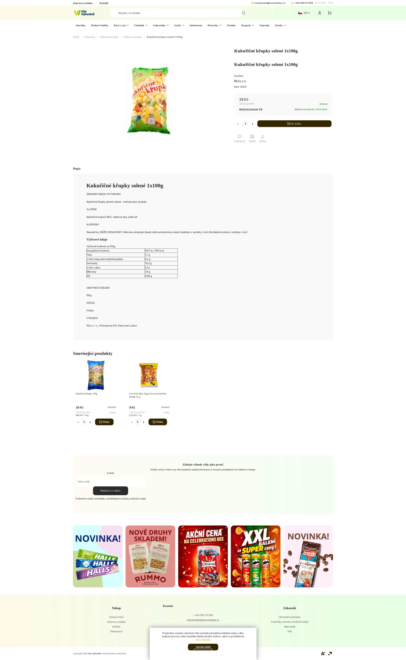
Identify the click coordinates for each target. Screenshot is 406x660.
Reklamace (116, 631)
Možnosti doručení (248, 109)
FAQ (289, 631)
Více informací (203, 639)
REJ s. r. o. (240, 80)
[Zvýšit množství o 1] (252, 124)
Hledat (243, 12)
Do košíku (296, 123)
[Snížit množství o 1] (238, 124)
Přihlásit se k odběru (110, 490)
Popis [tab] (77, 168)
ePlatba (116, 626)
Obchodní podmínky (290, 617)
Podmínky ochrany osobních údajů (290, 621)
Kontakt (104, 3)
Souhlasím (203, 647)
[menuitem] (80, 25)
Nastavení (203, 652)
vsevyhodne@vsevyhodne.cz (269, 3)
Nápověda (289, 626)
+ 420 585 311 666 (303, 3)
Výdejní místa (116, 617)
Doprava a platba (83, 3)
